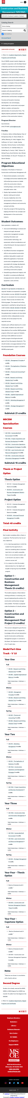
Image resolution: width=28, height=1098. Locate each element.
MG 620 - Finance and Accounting (14, 372)
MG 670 (13, 289)
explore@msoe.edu (14, 1071)
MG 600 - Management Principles (14, 360)
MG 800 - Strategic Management (14, 406)
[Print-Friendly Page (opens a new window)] (23, 49)
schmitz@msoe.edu (15, 126)
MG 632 (17, 308)
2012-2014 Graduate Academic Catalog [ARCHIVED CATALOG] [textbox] (14, 16)
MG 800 (20, 289)
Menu (21, 2)
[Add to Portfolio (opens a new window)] (19, 49)
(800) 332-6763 (14, 1069)
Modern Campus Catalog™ (17, 1097)
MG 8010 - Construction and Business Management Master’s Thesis (15, 492)
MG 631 (12, 308)
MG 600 (3, 289)
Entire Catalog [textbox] (6, 26)
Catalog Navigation (8, 43)
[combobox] (14, 16)
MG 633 (24, 308)
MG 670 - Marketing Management (14, 400)
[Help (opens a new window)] (25, 49)
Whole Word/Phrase (8, 33)
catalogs (7, 1094)
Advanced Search (6, 38)
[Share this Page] (21, 49)
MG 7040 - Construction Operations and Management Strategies (16, 769)
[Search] (25, 30)
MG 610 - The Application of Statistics (15, 366)
